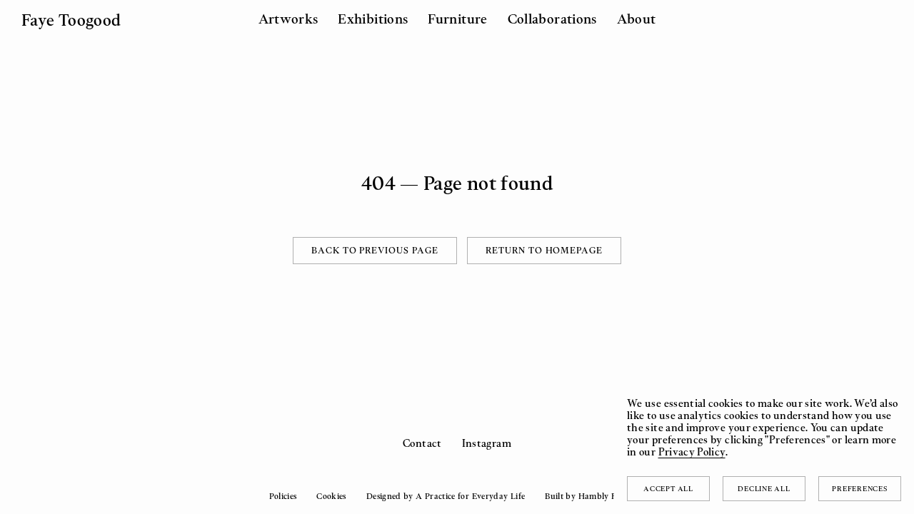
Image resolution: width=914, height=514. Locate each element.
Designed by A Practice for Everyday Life (445, 496)
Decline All (764, 488)
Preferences (859, 488)
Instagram (486, 443)
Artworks (288, 18)
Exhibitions (373, 18)
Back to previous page (374, 250)
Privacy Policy (691, 451)
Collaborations (552, 18)
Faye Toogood (71, 19)
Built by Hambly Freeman (594, 496)
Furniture (457, 18)
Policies (282, 496)
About (636, 18)
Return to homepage (544, 250)
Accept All (668, 488)
